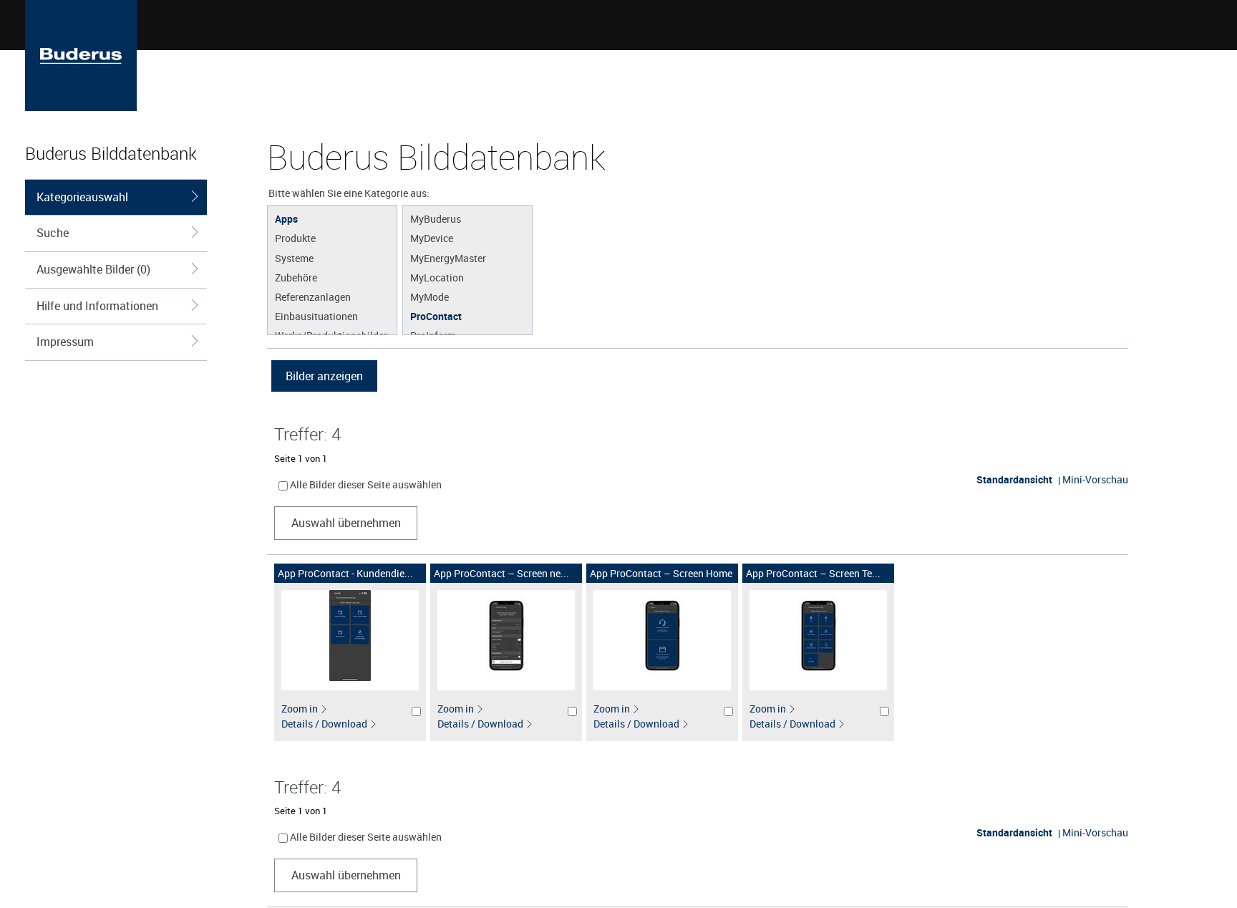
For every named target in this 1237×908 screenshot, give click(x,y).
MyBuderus (435, 218)
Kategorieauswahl (82, 197)
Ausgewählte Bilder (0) (93, 269)
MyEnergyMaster (448, 257)
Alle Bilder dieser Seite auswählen (366, 484)
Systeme (294, 257)
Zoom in (299, 708)
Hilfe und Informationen (97, 306)
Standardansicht (1014, 479)
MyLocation (437, 277)
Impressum (65, 341)
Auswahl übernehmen (346, 523)
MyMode (429, 296)
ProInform (433, 335)
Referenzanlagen (313, 296)
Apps (286, 218)
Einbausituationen (316, 315)
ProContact (436, 315)
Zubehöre (296, 277)
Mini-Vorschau (1095, 479)
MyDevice (431, 237)
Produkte (295, 237)
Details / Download (324, 723)
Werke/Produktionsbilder (331, 335)
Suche (53, 233)
